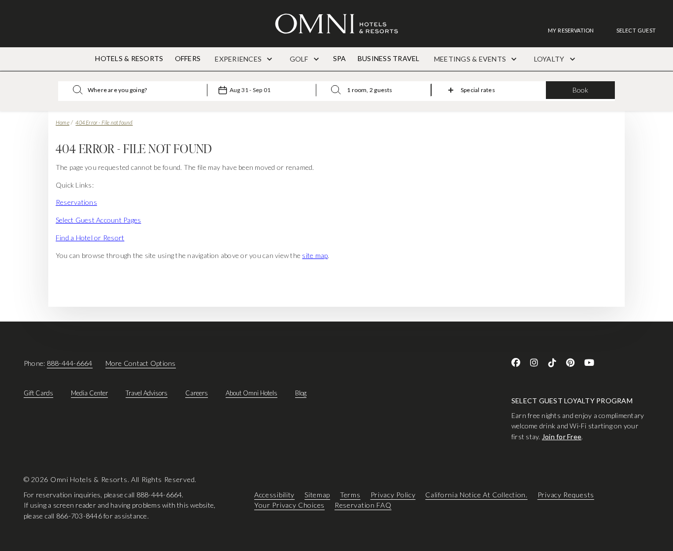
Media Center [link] (89, 393)
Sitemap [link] (317, 494)
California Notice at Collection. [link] (476, 494)
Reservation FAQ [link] (363, 505)
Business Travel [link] (389, 58)
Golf (300, 59)
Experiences (239, 59)
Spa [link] (339, 58)
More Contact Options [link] (140, 363)
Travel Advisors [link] (147, 393)
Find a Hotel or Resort (90, 237)
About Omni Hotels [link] (251, 393)
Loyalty (550, 59)
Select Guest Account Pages (98, 220)
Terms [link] (350, 494)
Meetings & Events (470, 59)
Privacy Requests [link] (566, 494)
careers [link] (196, 393)
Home (62, 122)
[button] (636, 30)
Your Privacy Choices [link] (289, 505)
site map (315, 255)
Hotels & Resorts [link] (129, 58)
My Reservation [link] (571, 30)
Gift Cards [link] (38, 393)
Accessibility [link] (274, 494)
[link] (576, 30)
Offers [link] (188, 58)
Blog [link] (300, 393)
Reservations (76, 202)
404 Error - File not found (104, 122)
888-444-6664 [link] (70, 363)
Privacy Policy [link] (393, 494)
